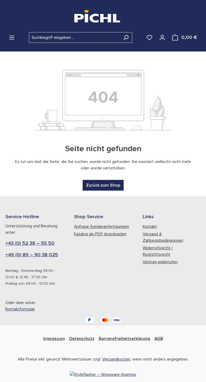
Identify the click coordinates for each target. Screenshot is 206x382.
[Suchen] (126, 37)
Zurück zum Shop (103, 185)
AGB (158, 338)
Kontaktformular (20, 309)
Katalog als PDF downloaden (100, 234)
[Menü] (11, 37)
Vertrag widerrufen (160, 262)
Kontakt (150, 226)
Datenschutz (81, 338)
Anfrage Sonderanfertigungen (101, 226)
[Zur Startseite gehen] (103, 16)
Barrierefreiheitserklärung (124, 338)
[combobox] (74, 37)
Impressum (54, 338)
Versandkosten (116, 359)
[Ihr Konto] (162, 37)
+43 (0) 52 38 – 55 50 (29, 243)
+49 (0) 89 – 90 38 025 (31, 255)
